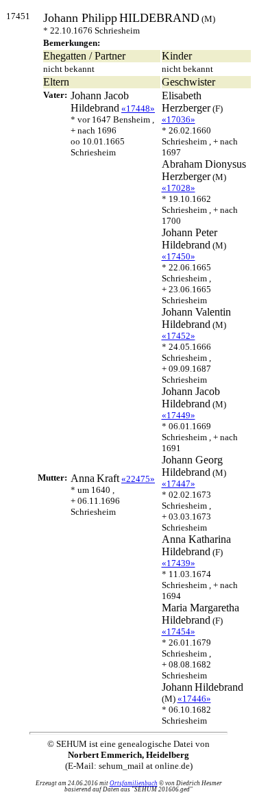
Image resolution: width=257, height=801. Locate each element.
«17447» (178, 484)
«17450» (178, 256)
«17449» (178, 415)
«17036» (178, 119)
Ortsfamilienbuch (134, 783)
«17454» (178, 631)
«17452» (178, 336)
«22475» (138, 479)
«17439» (178, 563)
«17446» (194, 699)
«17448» (138, 108)
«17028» (178, 188)
